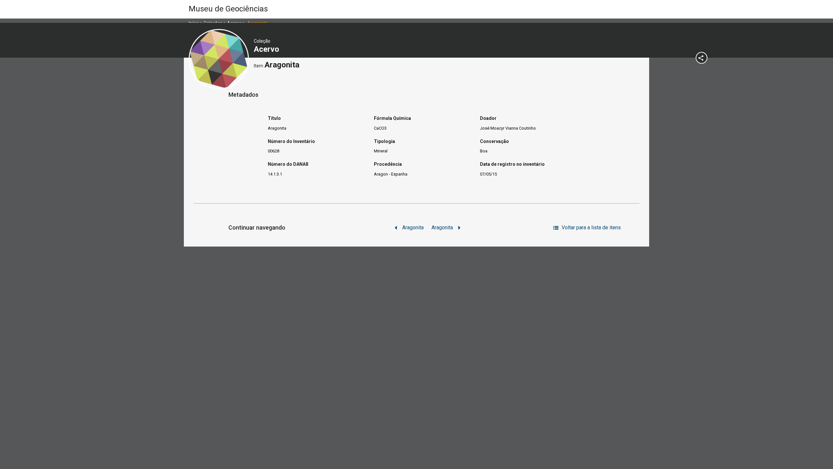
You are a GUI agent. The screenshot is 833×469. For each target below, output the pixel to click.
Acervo (267, 49)
